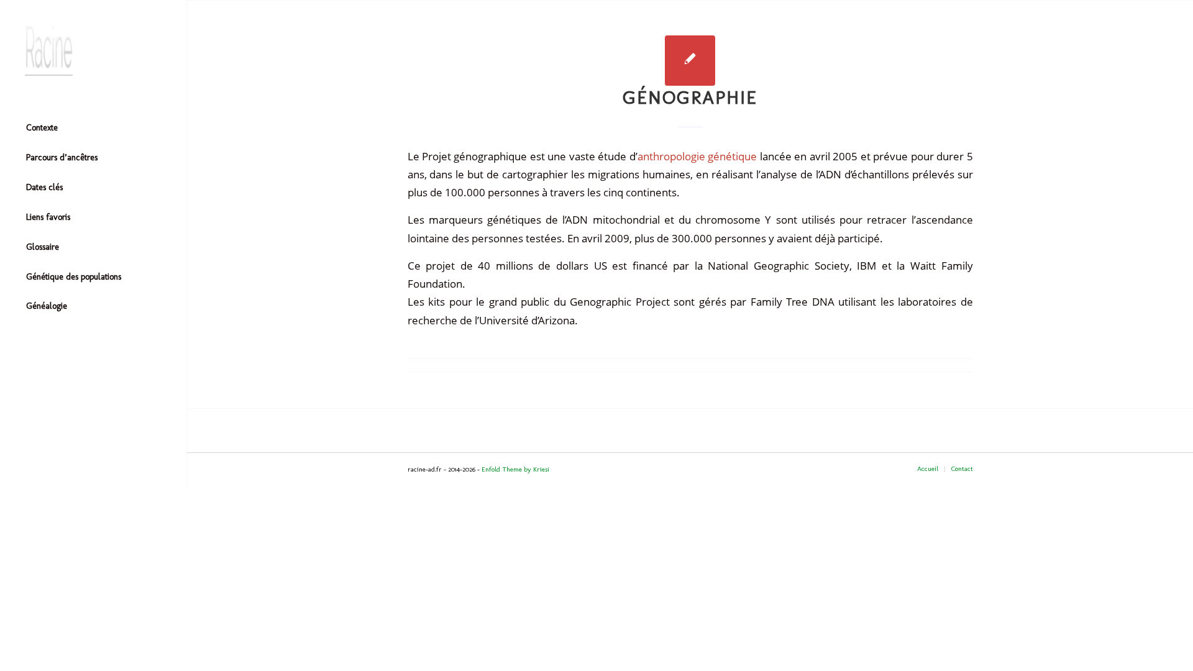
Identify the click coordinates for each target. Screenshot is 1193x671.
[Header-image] (93, 50)
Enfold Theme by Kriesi (515, 469)
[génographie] (690, 60)
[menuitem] (93, 129)
